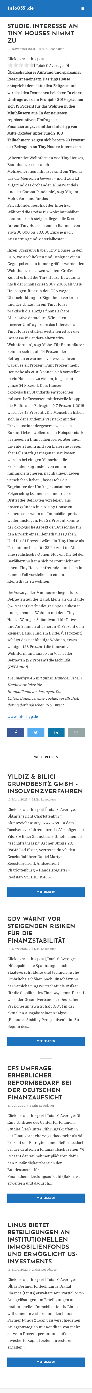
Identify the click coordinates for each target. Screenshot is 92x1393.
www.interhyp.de (22, 717)
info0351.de (21, 8)
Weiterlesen (46, 892)
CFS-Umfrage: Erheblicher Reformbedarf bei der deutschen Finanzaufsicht (39, 1083)
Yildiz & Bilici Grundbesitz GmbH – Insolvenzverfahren (45, 784)
